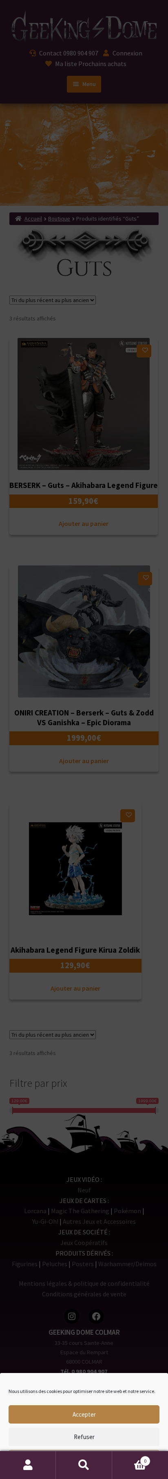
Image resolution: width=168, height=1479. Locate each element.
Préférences (84, 1459)
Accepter (84, 1414)
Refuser (84, 1437)
